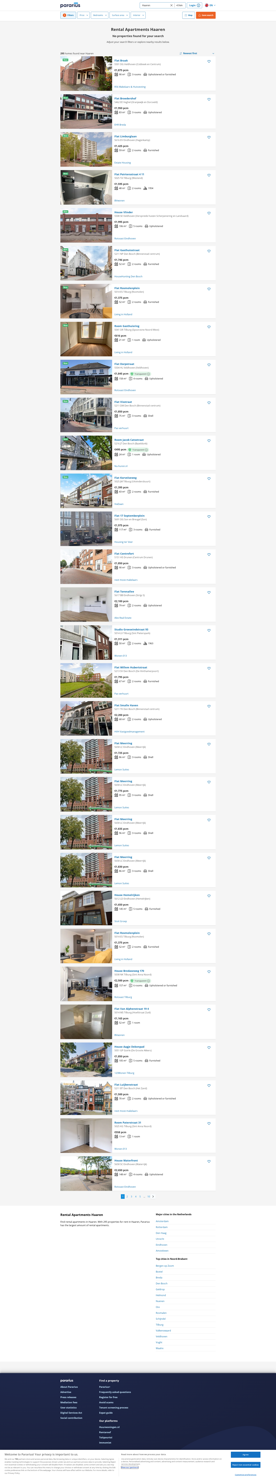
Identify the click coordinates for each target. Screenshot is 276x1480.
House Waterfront (126, 1160)
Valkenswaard (163, 1330)
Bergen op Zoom (165, 1265)
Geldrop (160, 1289)
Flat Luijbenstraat (126, 1084)
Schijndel (161, 1318)
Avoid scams (106, 1402)
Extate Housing (122, 162)
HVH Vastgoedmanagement (129, 731)
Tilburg (159, 1324)
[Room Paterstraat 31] (86, 1135)
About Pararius (69, 1386)
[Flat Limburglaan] (86, 149)
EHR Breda (120, 124)
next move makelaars (126, 579)
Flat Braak (121, 60)
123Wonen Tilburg (124, 1073)
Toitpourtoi (105, 1437)
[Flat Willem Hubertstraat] (86, 680)
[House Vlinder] (86, 225)
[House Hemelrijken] (86, 908)
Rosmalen (161, 1312)
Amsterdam (162, 1221)
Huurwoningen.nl (109, 1427)
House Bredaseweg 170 (129, 971)
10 (148, 1196)
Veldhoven (161, 1336)
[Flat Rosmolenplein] (86, 301)
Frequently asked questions (115, 1392)
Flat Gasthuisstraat (127, 250)
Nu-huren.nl (121, 466)
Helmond (161, 1295)
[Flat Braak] (86, 73)
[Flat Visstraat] (86, 415)
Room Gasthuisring (126, 326)
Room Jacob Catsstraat (129, 440)
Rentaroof (105, 1432)
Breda (159, 1277)
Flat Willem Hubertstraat (130, 667)
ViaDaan (118, 504)
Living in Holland (123, 314)
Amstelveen (162, 1250)
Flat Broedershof (125, 98)
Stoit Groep (120, 921)
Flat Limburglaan (125, 136)
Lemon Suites (121, 769)
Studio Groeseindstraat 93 (131, 629)
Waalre (159, 1348)
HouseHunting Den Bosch (128, 276)
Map (190, 15)
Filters (70, 15)
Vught (159, 1342)
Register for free (108, 1397)
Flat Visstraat (123, 402)
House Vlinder (123, 212)
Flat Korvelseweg (125, 477)
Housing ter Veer (123, 542)
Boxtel (159, 1271)
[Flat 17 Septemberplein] (86, 528)
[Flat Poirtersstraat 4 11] (86, 187)
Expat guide (106, 1412)
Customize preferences (245, 1474)
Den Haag (161, 1233)
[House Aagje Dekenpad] (86, 1060)
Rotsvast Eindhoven (125, 238)
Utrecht (160, 1238)
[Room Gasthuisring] (86, 339)
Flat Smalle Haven (126, 705)
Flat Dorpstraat (124, 364)
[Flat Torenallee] (86, 604)
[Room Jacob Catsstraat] (86, 453)
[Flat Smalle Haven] (86, 718)
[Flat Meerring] (86, 756)
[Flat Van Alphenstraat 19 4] (86, 1022)
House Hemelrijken (127, 895)
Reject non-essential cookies (245, 1464)
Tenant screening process (113, 1407)
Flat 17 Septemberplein (129, 515)
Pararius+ (104, 1386)
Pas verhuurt (121, 428)
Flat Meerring (123, 743)
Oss (158, 1307)
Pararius (70, 5)
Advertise (65, 1392)
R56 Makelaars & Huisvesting (130, 86)
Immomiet (105, 1442)
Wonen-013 (120, 655)
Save (207, 15)
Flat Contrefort (124, 553)
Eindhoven (161, 1244)
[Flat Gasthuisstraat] (86, 263)
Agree (246, 1454)
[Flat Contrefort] (86, 566)
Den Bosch (161, 1283)
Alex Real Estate (122, 617)
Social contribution (71, 1418)
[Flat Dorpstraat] (86, 377)
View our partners (129, 1467)
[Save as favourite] (209, 61)
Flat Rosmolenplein (127, 288)
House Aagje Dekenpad (129, 1046)
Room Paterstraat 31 (127, 1122)
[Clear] (171, 5)
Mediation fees (68, 1402)
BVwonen (119, 200)
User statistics (68, 1407)
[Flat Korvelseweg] (86, 491)
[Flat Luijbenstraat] (86, 1097)
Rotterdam (162, 1227)
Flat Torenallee (124, 591)
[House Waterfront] (86, 1173)
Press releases (68, 1397)
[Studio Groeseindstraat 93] (86, 642)
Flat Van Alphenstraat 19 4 (131, 1008)
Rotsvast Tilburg (123, 997)
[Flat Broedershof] (86, 111)
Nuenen (160, 1301)
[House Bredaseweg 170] (86, 984)
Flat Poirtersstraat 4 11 (129, 174)
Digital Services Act (71, 1412)
